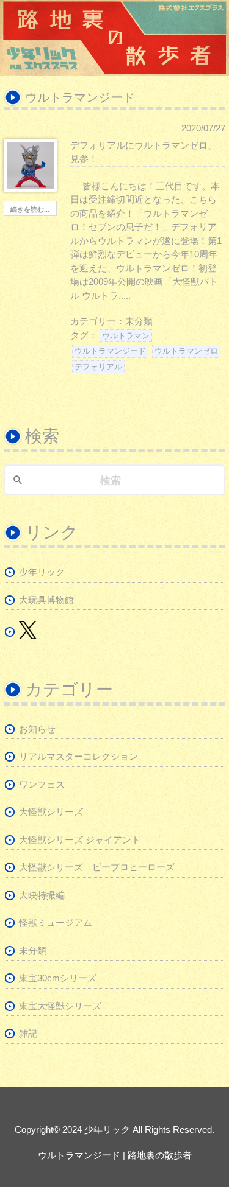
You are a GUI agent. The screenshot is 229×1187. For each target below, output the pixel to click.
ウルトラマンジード (110, 350)
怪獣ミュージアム (55, 922)
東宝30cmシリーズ (57, 978)
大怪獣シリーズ (51, 812)
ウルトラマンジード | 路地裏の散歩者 (115, 1155)
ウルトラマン (126, 335)
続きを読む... (29, 209)
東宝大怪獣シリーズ (60, 1006)
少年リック (42, 572)
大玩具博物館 (46, 600)
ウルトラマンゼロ (186, 350)
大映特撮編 (42, 895)
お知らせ (37, 729)
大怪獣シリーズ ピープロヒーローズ (97, 867)
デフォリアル (98, 366)
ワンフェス (42, 784)
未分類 (139, 321)
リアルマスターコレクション (78, 756)
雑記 (28, 1033)
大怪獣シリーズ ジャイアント (79, 840)
